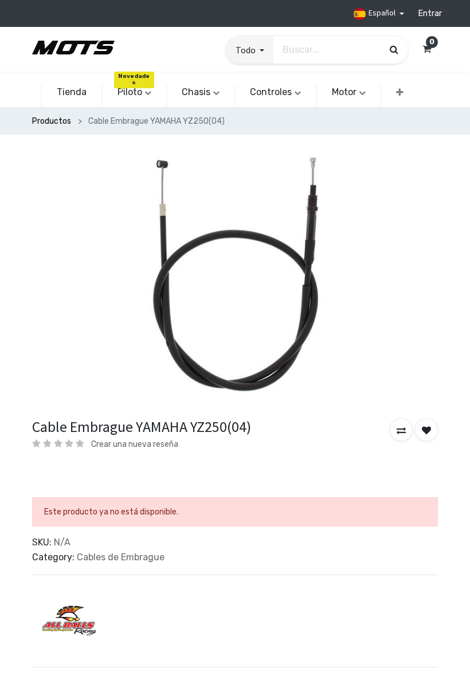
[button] (249, 50)
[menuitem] (71, 92)
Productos (51, 121)
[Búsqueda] (394, 49)
